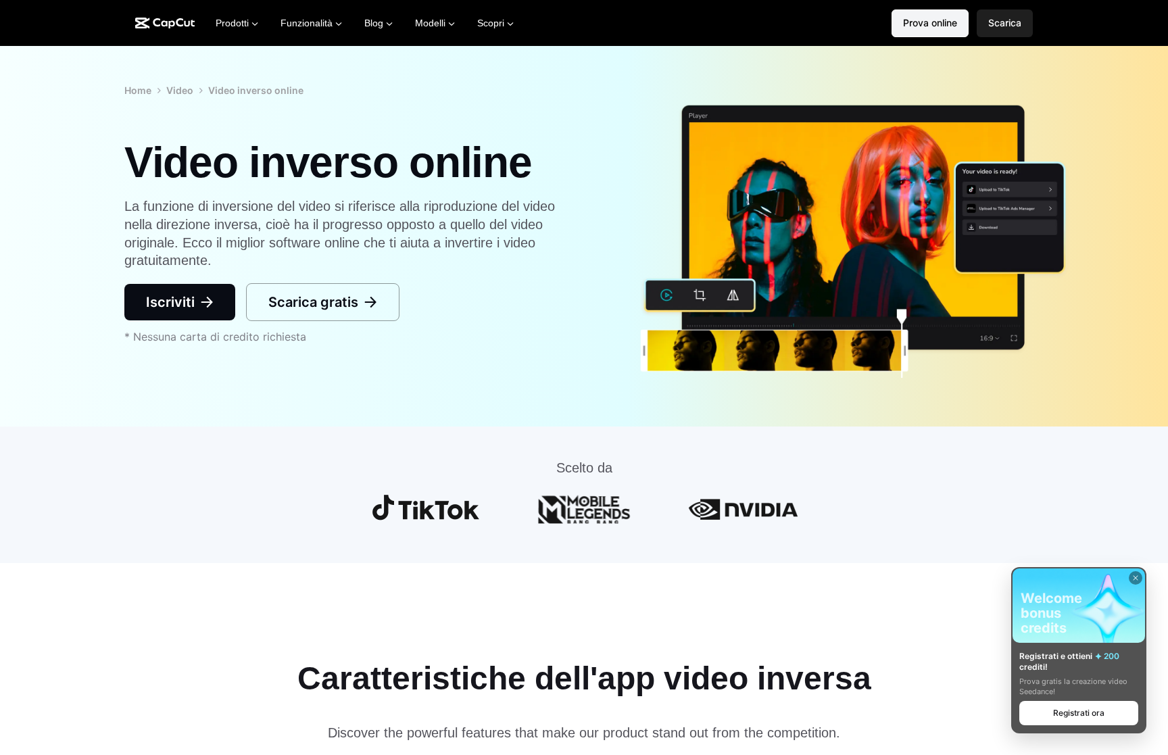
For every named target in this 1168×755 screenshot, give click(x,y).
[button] (1005, 23)
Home (137, 90)
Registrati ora (1078, 713)
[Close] (1135, 578)
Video (179, 90)
